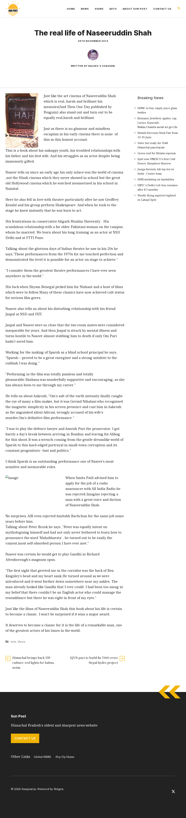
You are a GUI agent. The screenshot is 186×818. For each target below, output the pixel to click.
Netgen (58, 789)
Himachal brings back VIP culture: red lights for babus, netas (33, 663)
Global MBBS (42, 757)
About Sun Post (135, 8)
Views (99, 8)
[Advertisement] (158, 271)
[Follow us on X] (178, 9)
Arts (113, 8)
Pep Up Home (65, 757)
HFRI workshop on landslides (156, 179)
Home (71, 8)
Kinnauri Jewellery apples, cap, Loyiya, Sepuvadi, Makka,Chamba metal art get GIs (157, 123)
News (85, 8)
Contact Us (162, 8)
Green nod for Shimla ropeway (157, 153)
